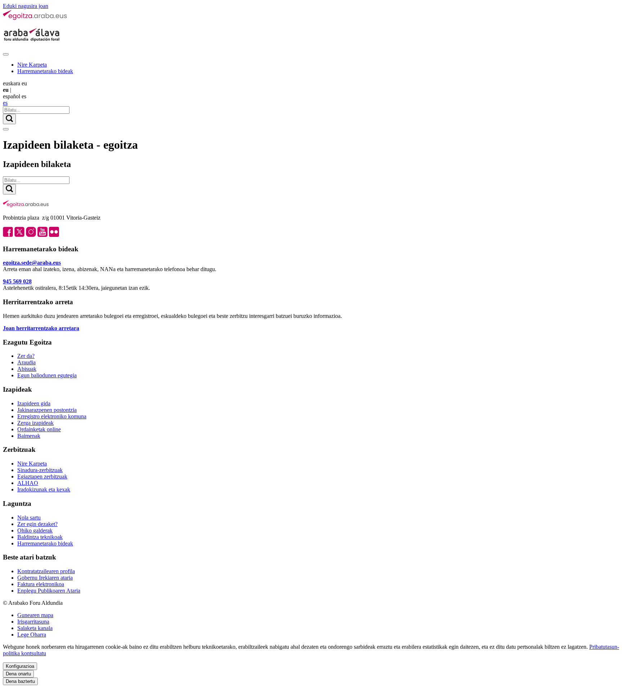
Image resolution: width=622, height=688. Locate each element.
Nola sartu (29, 517)
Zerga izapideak (35, 423)
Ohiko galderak (35, 530)
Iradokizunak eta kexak (43, 489)
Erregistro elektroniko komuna (51, 416)
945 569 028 (17, 281)
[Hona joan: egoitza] (35, 18)
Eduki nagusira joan (25, 6)
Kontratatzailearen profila (46, 571)
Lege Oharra (31, 634)
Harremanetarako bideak (45, 71)
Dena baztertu (20, 681)
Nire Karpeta (32, 65)
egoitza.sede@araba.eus (32, 263)
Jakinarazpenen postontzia (47, 410)
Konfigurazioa (20, 666)
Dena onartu (18, 673)
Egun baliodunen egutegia (47, 375)
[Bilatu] (9, 119)
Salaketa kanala (35, 628)
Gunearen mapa (35, 615)
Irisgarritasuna (33, 622)
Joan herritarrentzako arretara (41, 328)
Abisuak (26, 369)
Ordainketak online (39, 429)
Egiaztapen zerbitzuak (42, 476)
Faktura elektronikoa (40, 584)
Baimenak (28, 436)
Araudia (26, 362)
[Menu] (6, 54)
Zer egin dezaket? (37, 524)
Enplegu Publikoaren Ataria (48, 591)
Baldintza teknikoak (40, 537)
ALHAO (27, 483)
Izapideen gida (33, 403)
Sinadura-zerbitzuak (40, 470)
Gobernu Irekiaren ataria (45, 578)
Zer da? (26, 356)
